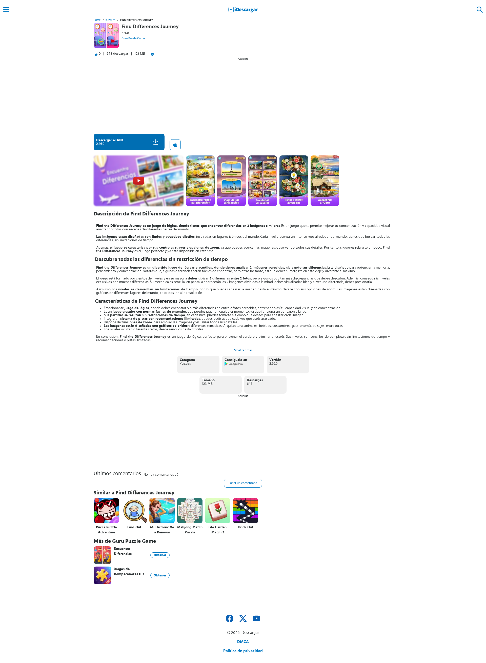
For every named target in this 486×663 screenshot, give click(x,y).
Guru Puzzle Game (133, 38)
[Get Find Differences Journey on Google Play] (234, 365)
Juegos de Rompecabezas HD (129, 571)
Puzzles (110, 20)
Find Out (134, 527)
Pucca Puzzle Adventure (106, 530)
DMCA (243, 642)
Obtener (160, 555)
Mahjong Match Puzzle (189, 530)
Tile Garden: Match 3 (218, 530)
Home (97, 20)
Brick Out (245, 527)
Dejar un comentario (243, 483)
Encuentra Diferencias (123, 551)
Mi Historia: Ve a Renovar (162, 530)
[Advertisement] (243, 95)
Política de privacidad (243, 651)
